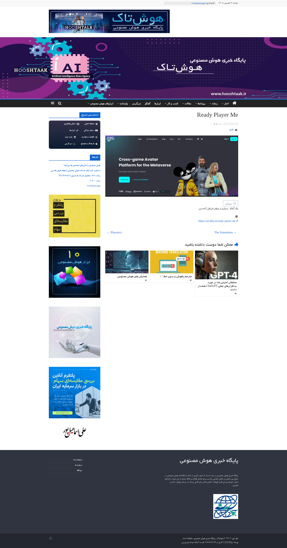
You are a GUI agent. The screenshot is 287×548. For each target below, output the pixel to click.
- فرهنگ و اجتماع (88, 144)
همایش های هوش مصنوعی (132, 276)
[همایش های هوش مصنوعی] (126, 252)
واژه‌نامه (124, 103)
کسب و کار (172, 103)
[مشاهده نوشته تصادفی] (52, 103)
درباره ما (78, 465)
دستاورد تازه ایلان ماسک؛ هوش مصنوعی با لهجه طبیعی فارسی (75, 171)
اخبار (226, 103)
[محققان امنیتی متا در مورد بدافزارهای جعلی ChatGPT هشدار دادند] (216, 252)
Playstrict (114, 232)
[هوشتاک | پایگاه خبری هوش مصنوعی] (143, 39)
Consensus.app (93, 186)
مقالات (188, 103)
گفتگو (147, 103)
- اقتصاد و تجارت (88, 137)
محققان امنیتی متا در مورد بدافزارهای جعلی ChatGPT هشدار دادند (217, 286)
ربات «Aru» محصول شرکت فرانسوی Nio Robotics (79, 176)
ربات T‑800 (199, 3)
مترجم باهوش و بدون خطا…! (176, 276)
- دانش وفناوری (70, 124)
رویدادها (201, 103)
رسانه (215, 103)
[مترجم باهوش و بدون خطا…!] (171, 252)
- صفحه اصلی (90, 124)
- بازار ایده (69, 137)
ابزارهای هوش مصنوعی (101, 103)
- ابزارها (72, 130)
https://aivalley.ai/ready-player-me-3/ (218, 221)
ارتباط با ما (77, 460)
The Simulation (225, 232)
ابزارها (157, 103)
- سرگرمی (69, 144)
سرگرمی (136, 103)
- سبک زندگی (89, 130)
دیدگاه (79, 470)
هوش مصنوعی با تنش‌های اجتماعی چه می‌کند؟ (82, 165)
